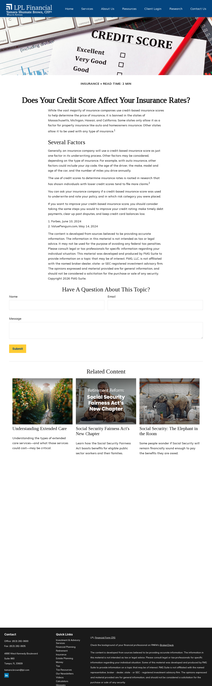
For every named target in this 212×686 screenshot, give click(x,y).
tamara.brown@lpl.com (16, 669)
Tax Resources (64, 669)
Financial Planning (66, 646)
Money (59, 662)
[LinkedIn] (6, 675)
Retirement (62, 650)
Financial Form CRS (105, 637)
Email (112, 296)
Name (13, 296)
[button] (69, 8)
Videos (60, 677)
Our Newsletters (65, 673)
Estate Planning (64, 658)
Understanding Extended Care (39, 428)
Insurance (61, 654)
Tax (58, 665)
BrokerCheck (167, 645)
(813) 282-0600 (20, 641)
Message (15, 318)
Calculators (62, 681)
